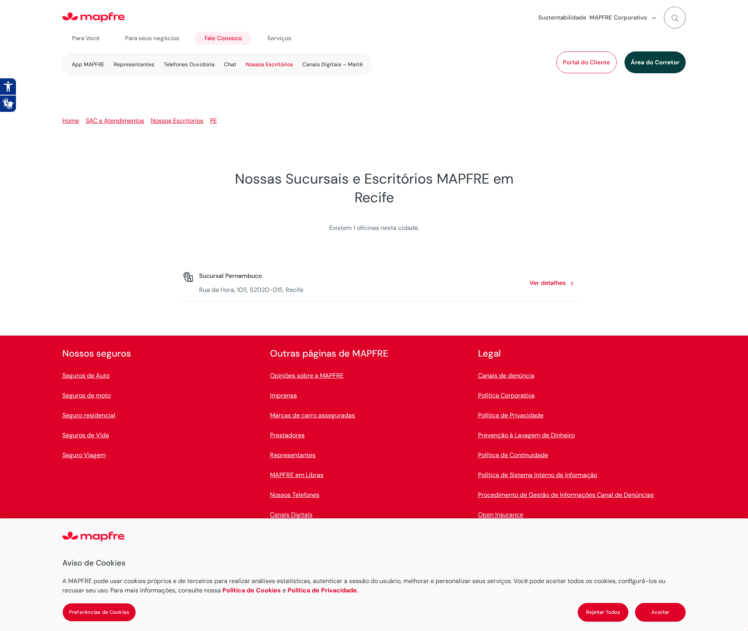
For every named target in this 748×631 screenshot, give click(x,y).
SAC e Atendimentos (115, 121)
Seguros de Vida (85, 435)
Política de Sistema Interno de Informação (537, 475)
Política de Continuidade (513, 455)
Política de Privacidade (510, 415)
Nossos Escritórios (269, 64)
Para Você (86, 38)
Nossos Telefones (294, 495)
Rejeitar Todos (603, 612)
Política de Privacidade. (323, 590)
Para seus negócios (152, 38)
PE (213, 121)
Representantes (134, 64)
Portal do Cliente (586, 62)
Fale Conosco (223, 38)
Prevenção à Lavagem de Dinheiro (526, 435)
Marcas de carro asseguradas (312, 415)
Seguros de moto (86, 395)
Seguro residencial (88, 415)
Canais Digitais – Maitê (332, 64)
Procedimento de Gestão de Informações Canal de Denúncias (566, 495)
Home (70, 121)
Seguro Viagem (84, 455)
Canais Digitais (291, 515)
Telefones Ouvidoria (189, 64)
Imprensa (283, 395)
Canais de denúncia (506, 375)
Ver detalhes (547, 283)
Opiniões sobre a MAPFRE (307, 375)
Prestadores (287, 435)
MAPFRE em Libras (296, 475)
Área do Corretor (655, 62)
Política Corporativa (506, 395)
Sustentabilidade (562, 17)
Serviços (279, 38)
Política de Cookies (251, 590)
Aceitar (660, 612)
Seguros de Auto (85, 375)
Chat (230, 64)
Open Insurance (500, 515)
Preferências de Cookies (99, 612)
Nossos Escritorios (177, 121)
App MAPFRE (88, 64)
